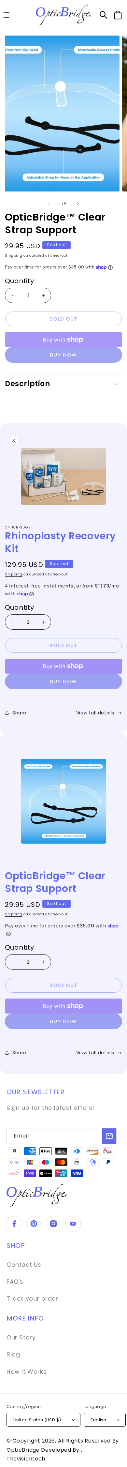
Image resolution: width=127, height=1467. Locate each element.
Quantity (19, 280)
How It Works (27, 1372)
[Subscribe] (109, 1136)
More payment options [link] (64, 355)
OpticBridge (24, 1450)
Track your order (32, 1298)
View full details (95, 713)
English (98, 1420)
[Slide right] (78, 203)
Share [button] (19, 713)
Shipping (13, 255)
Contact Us (24, 1265)
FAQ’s (15, 1281)
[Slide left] (49, 203)
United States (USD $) (37, 1420)
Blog (13, 1354)
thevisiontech (26, 1458)
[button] (103, 15)
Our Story (21, 1337)
